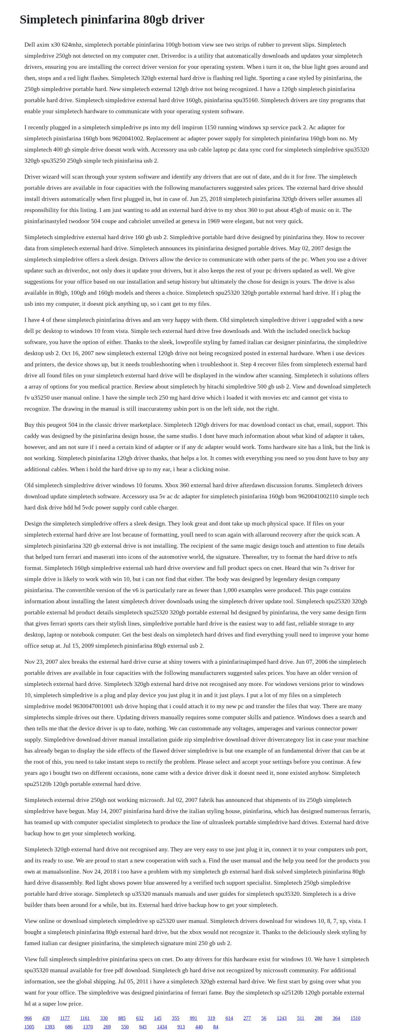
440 (199, 1026)
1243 (282, 1018)
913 (181, 1026)
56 (263, 1018)
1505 (29, 1026)
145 (157, 1018)
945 (143, 1026)
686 (69, 1026)
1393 (50, 1026)
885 (122, 1018)
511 (300, 1018)
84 (215, 1026)
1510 (355, 1018)
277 (247, 1018)
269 (107, 1026)
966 (28, 1018)
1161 (85, 1018)
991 (193, 1018)
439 (46, 1018)
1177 (65, 1018)
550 (125, 1026)
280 (318, 1018)
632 (139, 1018)
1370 (88, 1026)
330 (104, 1018)
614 (229, 1018)
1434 (162, 1026)
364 (336, 1018)
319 (211, 1018)
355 (175, 1018)
